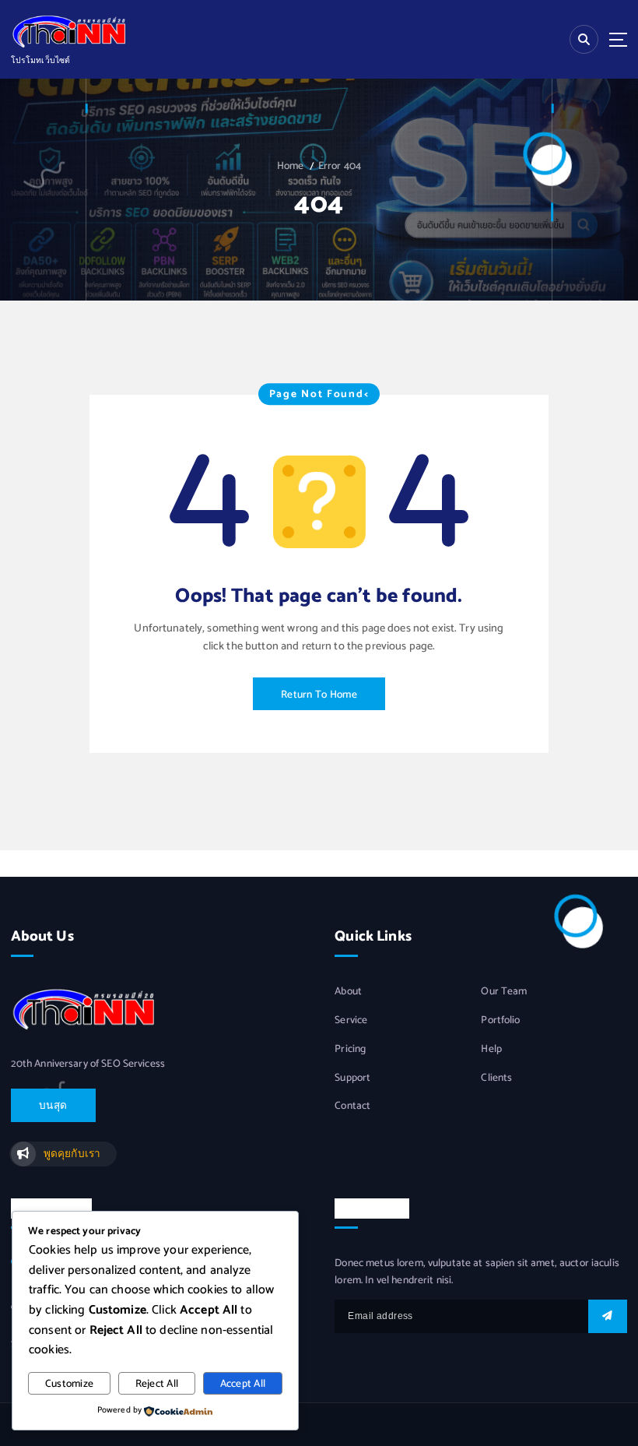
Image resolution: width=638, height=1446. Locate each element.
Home (290, 165)
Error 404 (339, 165)
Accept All (243, 1383)
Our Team (504, 991)
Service (351, 1020)
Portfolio (500, 1020)
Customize (69, 1383)
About (348, 991)
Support (352, 1078)
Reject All (157, 1383)
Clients (496, 1078)
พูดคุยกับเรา (72, 1154)
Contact (352, 1106)
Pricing (350, 1049)
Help (491, 1049)
